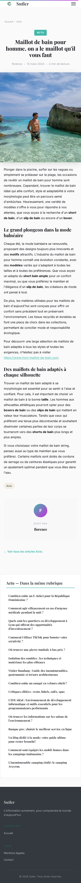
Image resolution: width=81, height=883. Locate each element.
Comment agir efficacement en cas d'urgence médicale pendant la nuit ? (37, 610)
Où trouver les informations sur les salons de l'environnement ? (38, 718)
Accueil (9, 21)
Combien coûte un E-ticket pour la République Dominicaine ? (39, 598)
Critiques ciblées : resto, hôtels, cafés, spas (36, 692)
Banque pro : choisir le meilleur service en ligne (40, 729)
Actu (19, 21)
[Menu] (73, 4)
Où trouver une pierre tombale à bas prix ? (36, 650)
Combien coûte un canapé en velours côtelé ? (37, 683)
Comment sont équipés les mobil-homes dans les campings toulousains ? (38, 752)
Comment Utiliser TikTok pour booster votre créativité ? (37, 639)
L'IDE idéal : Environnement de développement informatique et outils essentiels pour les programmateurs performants (39, 704)
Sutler (22, 4)
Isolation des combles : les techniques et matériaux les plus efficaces (34, 660)
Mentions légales (14, 853)
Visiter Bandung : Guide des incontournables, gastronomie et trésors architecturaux (38, 672)
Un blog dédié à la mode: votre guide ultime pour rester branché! (37, 739)
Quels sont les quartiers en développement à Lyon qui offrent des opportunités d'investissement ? (37, 625)
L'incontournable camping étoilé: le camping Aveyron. (37, 764)
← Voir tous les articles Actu (23, 551)
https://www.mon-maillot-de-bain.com (31, 357)
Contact (9, 859)
